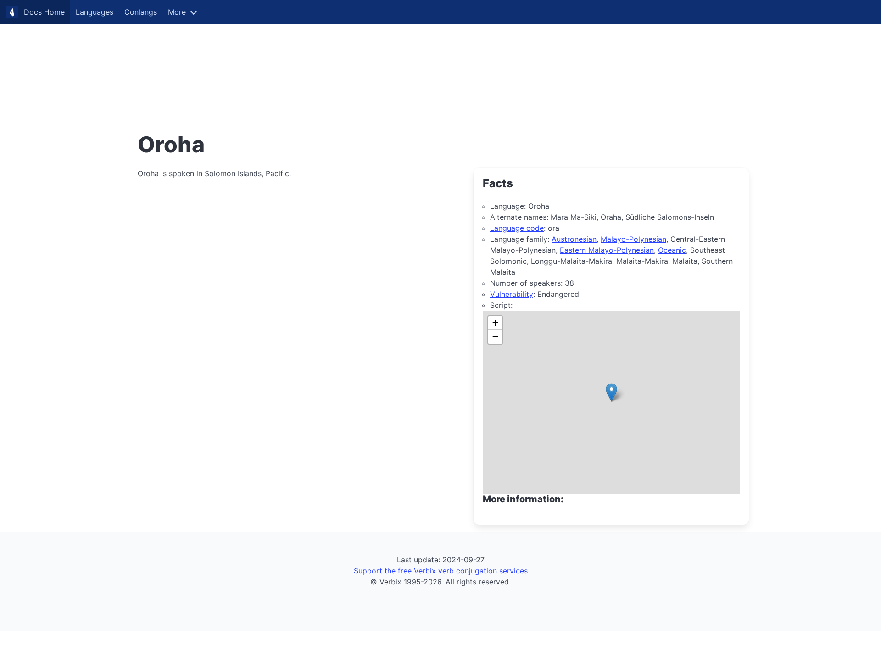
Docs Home (44, 12)
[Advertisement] (275, 64)
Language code (517, 228)
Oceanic (672, 250)
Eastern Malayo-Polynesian (607, 250)
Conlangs (140, 12)
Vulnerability (511, 294)
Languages (94, 12)
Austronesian (574, 239)
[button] (611, 392)
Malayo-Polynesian (633, 239)
